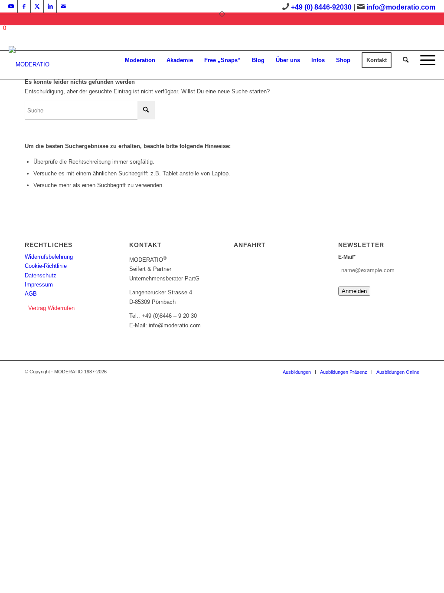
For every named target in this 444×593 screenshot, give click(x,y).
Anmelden (354, 291)
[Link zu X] (37, 6)
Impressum (39, 284)
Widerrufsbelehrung (49, 257)
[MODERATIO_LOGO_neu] (29, 64)
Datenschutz (40, 275)
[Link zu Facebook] (24, 6)
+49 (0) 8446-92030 (321, 7)
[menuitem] (140, 60)
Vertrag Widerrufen (51, 308)
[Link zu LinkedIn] (50, 6)
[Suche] (405, 60)
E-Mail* (347, 257)
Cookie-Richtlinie (46, 266)
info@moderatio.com (400, 7)
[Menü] (425, 60)
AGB (31, 293)
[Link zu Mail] (63, 6)
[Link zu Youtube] (11, 6)
